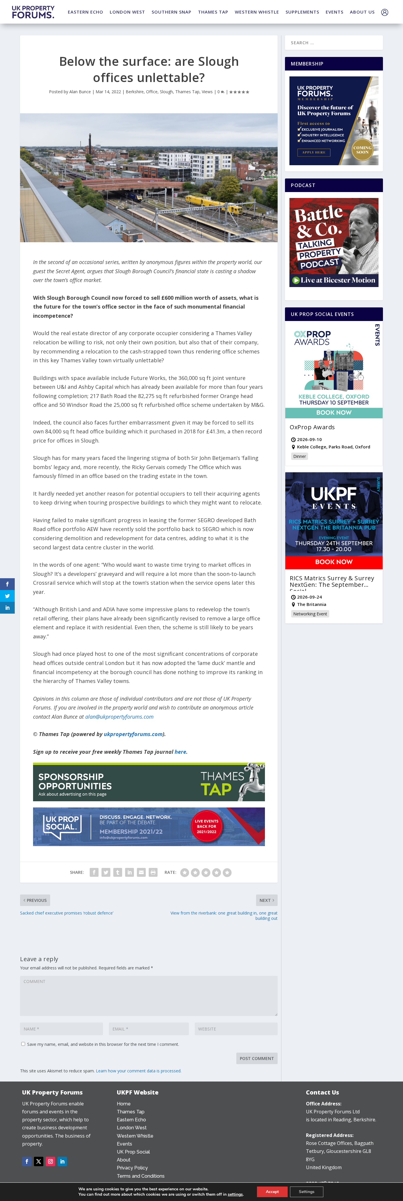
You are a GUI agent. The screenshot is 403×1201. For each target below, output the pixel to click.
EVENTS (334, 11)
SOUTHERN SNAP (171, 11)
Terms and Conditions (141, 1176)
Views (207, 91)
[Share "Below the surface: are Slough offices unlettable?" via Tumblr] (118, 872)
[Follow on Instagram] (50, 1161)
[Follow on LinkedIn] (62, 1161)
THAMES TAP (213, 11)
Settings (306, 1192)
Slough (166, 91)
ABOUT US (362, 11)
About (123, 1160)
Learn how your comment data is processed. (138, 1071)
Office (152, 91)
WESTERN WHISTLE (257, 11)
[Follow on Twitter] (38, 1161)
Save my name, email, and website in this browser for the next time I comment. (103, 1044)
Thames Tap (187, 91)
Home (124, 1104)
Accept (272, 1192)
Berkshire (135, 91)
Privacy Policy (132, 1168)
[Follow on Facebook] (27, 1161)
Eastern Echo (131, 1120)
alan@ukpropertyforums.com (119, 716)
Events (124, 1144)
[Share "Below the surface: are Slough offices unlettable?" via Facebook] (94, 872)
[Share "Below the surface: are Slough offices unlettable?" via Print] (153, 872)
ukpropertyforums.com (133, 734)
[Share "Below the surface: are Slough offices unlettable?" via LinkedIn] (129, 872)
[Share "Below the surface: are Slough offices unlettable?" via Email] (141, 872)
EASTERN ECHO (85, 11)
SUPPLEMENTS (302, 11)
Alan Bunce (80, 91)
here (180, 751)
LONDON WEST (127, 11)
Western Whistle (135, 1136)
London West (132, 1127)
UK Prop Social (133, 1152)
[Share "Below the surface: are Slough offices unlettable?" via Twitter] (106, 872)
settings (235, 1194)
